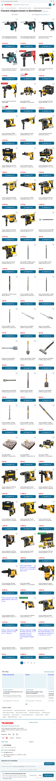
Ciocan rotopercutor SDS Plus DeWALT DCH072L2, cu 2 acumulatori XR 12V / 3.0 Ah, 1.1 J (9, 487)
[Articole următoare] (52, 688)
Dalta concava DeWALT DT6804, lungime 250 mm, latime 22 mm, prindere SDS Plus (46, 327)
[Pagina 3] (29, 704)
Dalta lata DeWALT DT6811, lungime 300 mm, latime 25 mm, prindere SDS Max (9, 327)
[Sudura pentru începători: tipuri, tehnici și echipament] (36, 681)
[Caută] (50, 4)
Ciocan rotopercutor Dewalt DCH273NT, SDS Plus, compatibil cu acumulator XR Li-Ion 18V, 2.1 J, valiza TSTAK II (46, 134)
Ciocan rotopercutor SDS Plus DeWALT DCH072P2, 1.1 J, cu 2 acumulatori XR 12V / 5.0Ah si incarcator (9, 166)
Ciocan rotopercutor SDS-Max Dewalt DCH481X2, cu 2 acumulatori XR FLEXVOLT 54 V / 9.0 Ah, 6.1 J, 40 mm (46, 648)
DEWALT (47, 714)
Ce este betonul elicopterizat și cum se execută (13, 692)
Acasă (2, 8)
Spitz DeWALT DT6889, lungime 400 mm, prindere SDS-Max (27, 262)
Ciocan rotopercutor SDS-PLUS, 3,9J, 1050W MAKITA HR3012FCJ (9, 37)
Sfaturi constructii (8, 689)
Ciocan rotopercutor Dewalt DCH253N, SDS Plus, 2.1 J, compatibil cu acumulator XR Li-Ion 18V (9, 262)
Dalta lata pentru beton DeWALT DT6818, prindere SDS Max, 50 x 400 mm (46, 230)
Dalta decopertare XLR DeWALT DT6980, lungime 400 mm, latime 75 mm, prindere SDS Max (46, 359)
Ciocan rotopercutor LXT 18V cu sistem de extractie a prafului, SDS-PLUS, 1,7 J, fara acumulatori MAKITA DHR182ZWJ (9, 69)
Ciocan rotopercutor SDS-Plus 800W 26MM (9, 102)
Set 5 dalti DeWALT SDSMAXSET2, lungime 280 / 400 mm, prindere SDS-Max (9, 455)
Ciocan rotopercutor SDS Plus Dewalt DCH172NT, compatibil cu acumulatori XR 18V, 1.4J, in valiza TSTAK (9, 519)
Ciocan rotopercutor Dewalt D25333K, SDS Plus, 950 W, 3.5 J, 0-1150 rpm (46, 584)
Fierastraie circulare (39, 714)
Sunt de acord (48, 775)
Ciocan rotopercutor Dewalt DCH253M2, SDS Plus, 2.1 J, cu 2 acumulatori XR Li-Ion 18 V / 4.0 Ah (28, 519)
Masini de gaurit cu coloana (21, 712)
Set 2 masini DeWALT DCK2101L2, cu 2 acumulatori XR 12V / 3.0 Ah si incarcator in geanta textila (46, 455)
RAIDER (4, 717)
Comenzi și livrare (33, 722)
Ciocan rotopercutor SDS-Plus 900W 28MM (46, 69)
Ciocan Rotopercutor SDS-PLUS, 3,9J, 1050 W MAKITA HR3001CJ (28, 37)
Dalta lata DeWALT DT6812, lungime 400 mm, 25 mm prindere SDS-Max (45, 262)
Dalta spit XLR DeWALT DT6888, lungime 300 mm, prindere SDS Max (46, 295)
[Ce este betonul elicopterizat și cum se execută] (13, 681)
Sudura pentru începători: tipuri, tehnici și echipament (34, 692)
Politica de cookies (7, 778)
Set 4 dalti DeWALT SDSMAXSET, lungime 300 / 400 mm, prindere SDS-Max (27, 455)
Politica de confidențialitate (18, 766)
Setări (40, 775)
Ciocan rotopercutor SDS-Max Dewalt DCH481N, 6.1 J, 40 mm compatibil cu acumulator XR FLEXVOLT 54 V (9, 198)
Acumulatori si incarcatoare (34, 712)
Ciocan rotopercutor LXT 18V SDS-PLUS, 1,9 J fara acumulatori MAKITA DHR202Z (46, 37)
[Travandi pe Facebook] (13, 734)
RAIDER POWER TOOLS (12, 717)
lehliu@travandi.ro (8, 752)
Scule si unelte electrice (11, 8)
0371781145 (7, 745)
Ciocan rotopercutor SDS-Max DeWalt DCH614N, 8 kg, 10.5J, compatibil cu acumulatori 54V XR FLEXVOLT (9, 230)
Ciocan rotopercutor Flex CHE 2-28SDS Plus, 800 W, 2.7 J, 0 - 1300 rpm (28, 69)
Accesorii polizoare (15, 714)
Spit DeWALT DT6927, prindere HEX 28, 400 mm (9, 295)
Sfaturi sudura (29, 689)
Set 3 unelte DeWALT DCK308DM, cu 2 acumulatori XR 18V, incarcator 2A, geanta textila (28, 102)
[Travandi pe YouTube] (17, 734)
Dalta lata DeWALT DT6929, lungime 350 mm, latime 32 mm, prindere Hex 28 (27, 295)
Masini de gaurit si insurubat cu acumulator (36, 710)
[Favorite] (51, 1)
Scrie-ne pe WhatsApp (9, 750)
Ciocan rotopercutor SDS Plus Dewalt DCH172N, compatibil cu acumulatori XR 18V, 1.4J (9, 552)
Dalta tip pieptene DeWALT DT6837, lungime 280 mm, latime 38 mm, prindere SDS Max (28, 391)
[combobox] (32, 4)
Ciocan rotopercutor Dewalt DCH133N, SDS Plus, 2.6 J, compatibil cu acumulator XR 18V (27, 134)
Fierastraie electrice (46, 712)
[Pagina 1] (26, 704)
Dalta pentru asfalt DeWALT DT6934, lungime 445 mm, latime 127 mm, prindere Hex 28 (46, 391)
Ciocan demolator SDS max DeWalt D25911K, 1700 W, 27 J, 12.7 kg (9, 616)
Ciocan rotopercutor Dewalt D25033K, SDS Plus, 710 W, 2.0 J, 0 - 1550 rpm (9, 648)
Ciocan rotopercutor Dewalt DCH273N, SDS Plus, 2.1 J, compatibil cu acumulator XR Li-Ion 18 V (27, 552)
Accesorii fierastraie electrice (27, 714)
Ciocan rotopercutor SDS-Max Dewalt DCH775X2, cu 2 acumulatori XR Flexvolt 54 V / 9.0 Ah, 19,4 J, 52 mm (27, 616)
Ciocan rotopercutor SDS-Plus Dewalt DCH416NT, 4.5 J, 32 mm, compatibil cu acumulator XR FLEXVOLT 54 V (46, 102)
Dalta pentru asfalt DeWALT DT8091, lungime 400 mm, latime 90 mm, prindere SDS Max (9, 359)
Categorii (31, 741)
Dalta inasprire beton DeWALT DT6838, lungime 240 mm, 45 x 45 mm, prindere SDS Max (9, 391)
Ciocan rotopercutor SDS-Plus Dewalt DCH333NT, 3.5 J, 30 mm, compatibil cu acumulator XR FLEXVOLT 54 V (46, 198)
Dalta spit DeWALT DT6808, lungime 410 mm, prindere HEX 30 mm (46, 423)
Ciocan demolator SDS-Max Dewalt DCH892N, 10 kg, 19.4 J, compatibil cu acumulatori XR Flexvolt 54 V (9, 584)
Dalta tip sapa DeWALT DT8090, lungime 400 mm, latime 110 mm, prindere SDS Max (28, 359)
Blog (9, 734)
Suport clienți (4, 741)
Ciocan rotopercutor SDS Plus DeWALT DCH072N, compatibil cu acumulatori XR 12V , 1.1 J (46, 487)
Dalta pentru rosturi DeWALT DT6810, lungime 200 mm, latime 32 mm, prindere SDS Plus (28, 327)
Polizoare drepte (6, 714)
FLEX (20, 717)
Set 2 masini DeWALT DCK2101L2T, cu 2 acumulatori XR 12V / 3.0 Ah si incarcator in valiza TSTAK (27, 584)
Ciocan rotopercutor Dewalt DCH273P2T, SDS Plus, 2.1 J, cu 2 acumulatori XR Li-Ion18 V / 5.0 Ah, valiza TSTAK (46, 616)
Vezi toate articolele (49, 671)
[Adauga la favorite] (17, 19)
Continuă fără (33, 775)
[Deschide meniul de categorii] (2, 4)
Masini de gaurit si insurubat (25, 8)
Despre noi (4, 734)
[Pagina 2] (28, 704)
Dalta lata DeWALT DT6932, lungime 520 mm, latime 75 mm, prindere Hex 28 (9, 423)
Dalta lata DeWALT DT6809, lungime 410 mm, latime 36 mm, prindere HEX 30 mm (27, 423)
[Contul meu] (53, 1)
